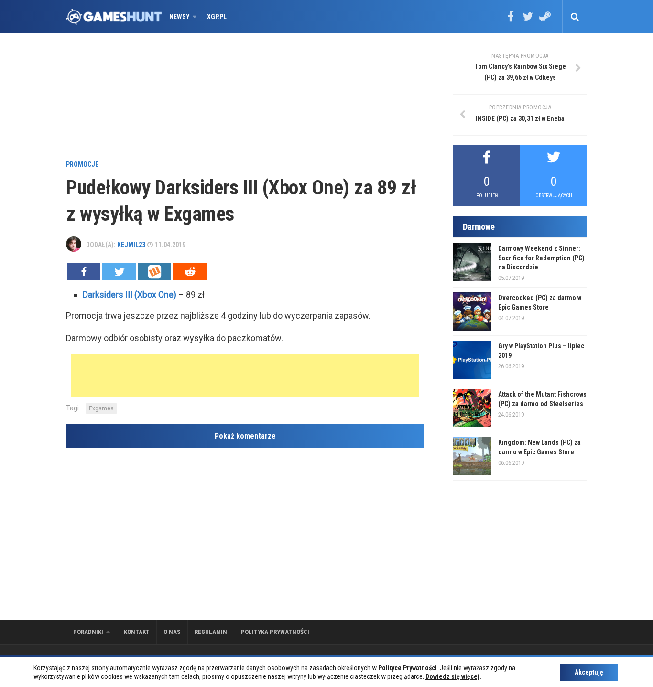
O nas (172, 631)
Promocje (82, 164)
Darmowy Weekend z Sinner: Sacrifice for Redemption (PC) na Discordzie (541, 258)
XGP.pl (217, 17)
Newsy (179, 17)
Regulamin (211, 631)
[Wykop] (154, 271)
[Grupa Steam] (545, 19)
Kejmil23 (131, 244)
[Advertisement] (245, 98)
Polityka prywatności (275, 631)
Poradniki (88, 631)
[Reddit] (190, 271)
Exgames (101, 408)
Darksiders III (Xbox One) (129, 295)
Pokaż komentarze (245, 435)
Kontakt (137, 631)
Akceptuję (589, 672)
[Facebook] (510, 19)
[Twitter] (527, 19)
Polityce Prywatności (407, 668)
